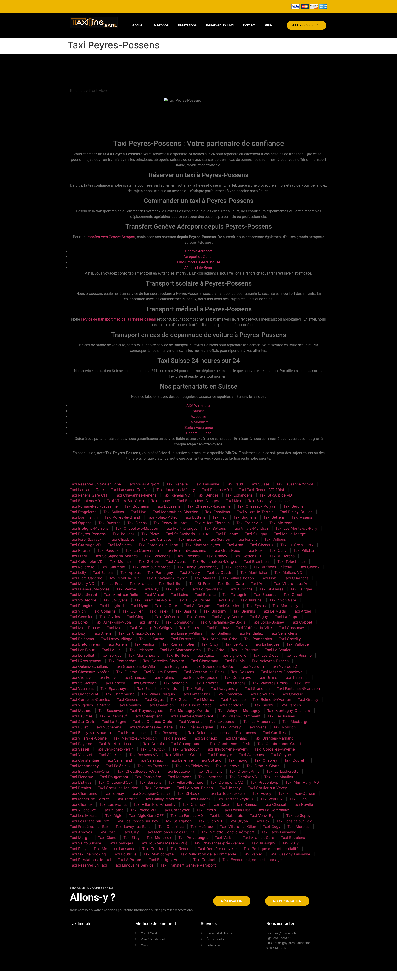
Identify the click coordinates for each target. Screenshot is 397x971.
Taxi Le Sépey (298, 815)
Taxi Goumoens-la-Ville (135, 666)
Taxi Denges (207, 495)
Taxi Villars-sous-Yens (293, 583)
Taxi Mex (233, 500)
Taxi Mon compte (158, 854)
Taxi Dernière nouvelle (217, 848)
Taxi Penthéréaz (122, 661)
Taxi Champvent (148, 716)
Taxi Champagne (119, 694)
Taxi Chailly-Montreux (163, 799)
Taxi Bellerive (181, 760)
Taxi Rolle (107, 832)
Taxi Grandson (257, 688)
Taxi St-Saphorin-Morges (116, 556)
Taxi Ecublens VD (85, 500)
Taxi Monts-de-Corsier (89, 799)
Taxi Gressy (308, 699)
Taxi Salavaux (151, 760)
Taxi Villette (303, 550)
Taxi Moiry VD (82, 583)
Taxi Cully (277, 550)
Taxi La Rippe (286, 616)
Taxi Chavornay (204, 661)
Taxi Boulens (123, 534)
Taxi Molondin (175, 683)
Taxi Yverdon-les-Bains (204, 672)
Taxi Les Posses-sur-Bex (137, 821)
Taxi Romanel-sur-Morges (215, 561)
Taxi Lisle (269, 578)
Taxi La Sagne (114, 721)
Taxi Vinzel (154, 594)
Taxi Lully (78, 572)
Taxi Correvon (144, 683)
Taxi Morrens (280, 522)
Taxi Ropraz (80, 550)
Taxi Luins (179, 594)
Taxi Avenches (251, 754)
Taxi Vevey (261, 793)
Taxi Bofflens (178, 655)
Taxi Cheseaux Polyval (256, 506)
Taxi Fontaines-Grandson (298, 688)
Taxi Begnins (244, 611)
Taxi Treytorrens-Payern (227, 749)
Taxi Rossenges (167, 732)
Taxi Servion (219, 539)
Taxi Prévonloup (264, 782)
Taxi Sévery (190, 572)
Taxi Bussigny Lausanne (289, 854)
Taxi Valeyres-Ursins (270, 683)
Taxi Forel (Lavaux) (86, 539)
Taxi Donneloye (237, 677)
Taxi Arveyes (81, 832)
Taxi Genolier (81, 616)
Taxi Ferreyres (183, 638)
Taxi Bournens (137, 506)
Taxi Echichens (157, 556)
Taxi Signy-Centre (227, 616)
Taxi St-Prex (200, 583)
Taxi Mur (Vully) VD (302, 782)
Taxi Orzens (235, 683)
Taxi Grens (196, 616)
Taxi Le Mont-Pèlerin (195, 788)
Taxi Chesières (171, 826)
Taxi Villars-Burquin (158, 694)
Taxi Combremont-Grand (279, 743)
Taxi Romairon (229, 694)
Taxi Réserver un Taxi (88, 865)
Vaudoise (198, 416)
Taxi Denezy (114, 683)
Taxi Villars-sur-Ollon (238, 826)
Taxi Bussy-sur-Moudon (90, 732)
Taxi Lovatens (210, 776)
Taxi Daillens (220, 633)
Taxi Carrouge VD (85, 545)
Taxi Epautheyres (115, 688)
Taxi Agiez (205, 655)
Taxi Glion (298, 799)
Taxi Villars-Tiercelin (212, 522)
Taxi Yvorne (113, 810)
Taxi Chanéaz (134, 677)
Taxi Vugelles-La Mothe (90, 705)
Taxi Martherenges (181, 528)
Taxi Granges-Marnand (274, 738)
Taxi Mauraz (205, 578)
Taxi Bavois (235, 661)
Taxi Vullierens (282, 556)
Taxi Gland (107, 837)
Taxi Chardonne (83, 793)
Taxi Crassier (228, 605)
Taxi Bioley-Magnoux (199, 677)
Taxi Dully (225, 600)
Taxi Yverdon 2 (284, 666)
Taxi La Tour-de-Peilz (227, 793)
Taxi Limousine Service (133, 865)
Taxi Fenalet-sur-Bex (294, 821)
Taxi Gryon (238, 821)
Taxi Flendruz (81, 776)
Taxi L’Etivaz (80, 782)
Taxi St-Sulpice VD (275, 495)
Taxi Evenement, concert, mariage (252, 859)
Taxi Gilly (131, 832)
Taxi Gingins (137, 616)
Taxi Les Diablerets (226, 815)
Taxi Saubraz (265, 594)
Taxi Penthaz (218, 627)
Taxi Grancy (217, 556)
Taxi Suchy (263, 705)
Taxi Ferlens (247, 539)
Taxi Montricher (253, 572)
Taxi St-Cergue (197, 605)
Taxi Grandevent (84, 694)
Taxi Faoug (237, 760)
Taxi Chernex (81, 804)
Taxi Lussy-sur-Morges (89, 589)
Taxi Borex (79, 622)
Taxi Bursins (205, 594)
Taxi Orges (154, 699)
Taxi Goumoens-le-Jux (214, 666)
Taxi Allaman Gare (258, 837)
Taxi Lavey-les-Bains (133, 826)
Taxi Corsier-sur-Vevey (267, 788)
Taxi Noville (303, 804)
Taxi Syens (257, 727)
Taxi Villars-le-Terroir (255, 511)
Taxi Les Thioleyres (192, 765)
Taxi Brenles (80, 788)
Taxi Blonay (114, 793)
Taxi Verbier (225, 837)
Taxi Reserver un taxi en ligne (95, 484)
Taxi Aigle (113, 815)
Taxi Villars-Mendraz (250, 528)
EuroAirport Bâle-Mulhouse (198, 262)
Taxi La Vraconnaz (259, 721)
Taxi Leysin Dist (236, 810)
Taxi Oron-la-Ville (244, 771)
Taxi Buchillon (170, 583)
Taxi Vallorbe (297, 644)
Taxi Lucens (245, 732)
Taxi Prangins (81, 605)
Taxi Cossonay (291, 627)
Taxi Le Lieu (112, 649)
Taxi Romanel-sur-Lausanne (94, 506)
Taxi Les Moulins (278, 776)
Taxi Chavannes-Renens (135, 495)
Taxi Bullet (79, 727)
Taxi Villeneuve (83, 810)
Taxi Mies (115, 627)
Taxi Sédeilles (110, 754)
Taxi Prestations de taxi (90, 859)
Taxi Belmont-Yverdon (271, 699)
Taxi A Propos (130, 859)
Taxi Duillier (132, 611)
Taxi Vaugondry (224, 688)
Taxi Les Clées (265, 655)
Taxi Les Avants (113, 804)
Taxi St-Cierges (83, 683)
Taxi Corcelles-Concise (90, 699)
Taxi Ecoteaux (178, 771)
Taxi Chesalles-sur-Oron (138, 771)
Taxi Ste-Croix (82, 721)
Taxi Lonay (160, 500)
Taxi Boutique (124, 854)
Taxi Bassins (185, 611)
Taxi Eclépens (82, 638)
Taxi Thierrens (296, 677)
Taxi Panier (252, 854)
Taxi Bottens (194, 517)
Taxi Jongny (230, 788)
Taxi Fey (219, 517)
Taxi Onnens (127, 699)
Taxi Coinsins (104, 611)
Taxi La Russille (298, 655)
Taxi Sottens (215, 528)
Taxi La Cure (166, 605)
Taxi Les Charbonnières (180, 649)
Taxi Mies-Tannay (85, 627)
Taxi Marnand (235, 738)
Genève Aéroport (198, 251)
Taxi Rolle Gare (231, 583)
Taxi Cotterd (210, 760)
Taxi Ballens (103, 572)
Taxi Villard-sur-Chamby (154, 804)
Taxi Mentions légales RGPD (170, 832)
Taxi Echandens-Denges (198, 500)
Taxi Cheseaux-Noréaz (89, 672)
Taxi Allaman (141, 583)
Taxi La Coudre (220, 572)
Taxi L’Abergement (86, 661)
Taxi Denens (236, 567)
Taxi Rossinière (148, 776)
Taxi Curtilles (274, 732)
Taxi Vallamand (119, 760)
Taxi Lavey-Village (116, 638)
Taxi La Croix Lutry (296, 545)
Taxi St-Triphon (178, 821)
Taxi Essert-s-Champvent (191, 716)
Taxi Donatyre (220, 754)
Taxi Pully (290, 843)
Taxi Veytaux (271, 799)
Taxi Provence (233, 699)
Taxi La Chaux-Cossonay (140, 633)
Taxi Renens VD (176, 495)
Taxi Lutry (78, 556)
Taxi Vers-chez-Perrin (114, 749)
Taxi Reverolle (82, 567)
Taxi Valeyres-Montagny (239, 710)
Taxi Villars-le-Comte (88, 738)
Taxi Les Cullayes (157, 539)
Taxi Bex (262, 821)
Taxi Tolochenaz (291, 561)
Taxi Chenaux (261, 545)
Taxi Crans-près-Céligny (151, 627)
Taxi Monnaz (121, 561)
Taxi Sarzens (150, 782)
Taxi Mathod (80, 710)
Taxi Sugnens (244, 517)
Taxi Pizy (151, 589)
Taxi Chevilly (290, 638)
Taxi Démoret (206, 683)
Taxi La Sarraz (151, 638)
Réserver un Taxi (220, 25)
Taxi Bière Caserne (86, 578)
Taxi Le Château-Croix (152, 721)
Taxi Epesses (188, 556)
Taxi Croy (209, 644)
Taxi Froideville (249, 522)
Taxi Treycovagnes (146, 710)
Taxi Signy (259, 616)
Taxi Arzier (302, 611)
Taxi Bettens (274, 517)
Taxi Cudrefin (295, 760)
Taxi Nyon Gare (282, 600)
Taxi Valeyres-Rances (270, 661)
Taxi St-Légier (189, 793)
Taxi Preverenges (193, 837)
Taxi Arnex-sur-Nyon (113, 622)
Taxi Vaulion (144, 644)
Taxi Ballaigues (266, 644)
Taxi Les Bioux (82, 649)
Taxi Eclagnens (175, 666)
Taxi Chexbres (122, 539)
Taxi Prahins (163, 677)
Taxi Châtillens (209, 771)
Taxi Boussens (168, 506)
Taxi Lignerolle (233, 655)
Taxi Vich (78, 611)
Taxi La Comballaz (273, 810)
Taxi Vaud (234, 484)
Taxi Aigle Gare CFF (146, 815)
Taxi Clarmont (113, 567)
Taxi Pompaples (258, 638)
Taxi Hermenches (132, 732)
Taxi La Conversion (142, 550)
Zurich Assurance (198, 427)
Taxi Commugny (179, 622)
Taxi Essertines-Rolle (152, 600)
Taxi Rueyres (109, 522)
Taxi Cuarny (126, 672)
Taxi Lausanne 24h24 (294, 484)
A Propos (161, 25)
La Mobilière (199, 422)
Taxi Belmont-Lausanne (186, 550)
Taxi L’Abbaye (141, 649)
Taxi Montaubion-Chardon (175, 511)
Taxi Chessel (275, 804)
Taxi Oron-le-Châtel (263, 765)
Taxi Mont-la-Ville (124, 578)
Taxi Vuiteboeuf (113, 716)
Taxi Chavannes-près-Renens (219, 843)
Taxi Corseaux (157, 788)
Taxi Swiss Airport (143, 484)
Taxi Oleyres (281, 754)
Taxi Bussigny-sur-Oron (90, 771)
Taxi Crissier (153, 848)
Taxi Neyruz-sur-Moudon (135, 738)
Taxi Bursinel (251, 600)
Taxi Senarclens (283, 633)
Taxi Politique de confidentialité (271, 848)
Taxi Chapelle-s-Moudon (136, 528)
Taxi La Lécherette (282, 771)
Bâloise (198, 411)
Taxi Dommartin (84, 517)
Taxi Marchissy (285, 605)
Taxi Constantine (84, 760)
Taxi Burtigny (214, 611)
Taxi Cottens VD (248, 556)
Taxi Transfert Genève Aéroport (188, 865)
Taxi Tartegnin (234, 594)
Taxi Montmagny (84, 765)
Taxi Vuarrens (82, 688)
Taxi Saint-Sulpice (85, 843)
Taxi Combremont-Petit (230, 743)
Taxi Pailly (195, 688)
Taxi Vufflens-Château (272, 567)
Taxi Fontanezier (196, 694)
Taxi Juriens (117, 644)
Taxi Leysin (206, 810)
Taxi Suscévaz (110, 710)
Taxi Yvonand (191, 721)
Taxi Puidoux (227, 534)
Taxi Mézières (120, 545)
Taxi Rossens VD (143, 754)
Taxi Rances (290, 705)
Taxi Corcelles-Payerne (275, 749)
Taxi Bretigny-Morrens (89, 528)
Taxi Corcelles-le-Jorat (159, 545)
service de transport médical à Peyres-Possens (118, 319)
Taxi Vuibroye (227, 765)
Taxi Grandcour (185, 749)
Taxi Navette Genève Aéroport (228, 832)
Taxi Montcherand (144, 655)
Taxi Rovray (230, 727)
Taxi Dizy (78, 633)
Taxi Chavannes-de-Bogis (223, 622)
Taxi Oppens (80, 522)
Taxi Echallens (217, 511)
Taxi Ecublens (293, 837)
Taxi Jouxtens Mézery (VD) (163, 843)
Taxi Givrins (109, 616)
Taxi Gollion (149, 561)
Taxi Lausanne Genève (130, 489)
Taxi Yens (259, 583)
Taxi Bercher (294, 506)
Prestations (187, 25)
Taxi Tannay (148, 622)
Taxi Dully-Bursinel (194, 600)
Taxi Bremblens (257, 561)
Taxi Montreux (159, 837)
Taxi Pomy (107, 677)
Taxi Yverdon (252, 666)
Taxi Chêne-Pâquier (196, 727)
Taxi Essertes (190, 539)
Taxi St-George (83, 600)
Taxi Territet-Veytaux (235, 799)
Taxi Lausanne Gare (87, 489)
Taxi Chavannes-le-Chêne (150, 727)
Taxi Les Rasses (281, 716)
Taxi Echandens (238, 495)
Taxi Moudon (284, 727)
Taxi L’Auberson (223, 721)
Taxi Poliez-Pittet (162, 517)
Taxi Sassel (79, 749)
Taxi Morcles (298, 826)
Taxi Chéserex (167, 616)
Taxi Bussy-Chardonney (197, 567)
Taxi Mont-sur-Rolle (121, 594)
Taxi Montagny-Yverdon (190, 710)
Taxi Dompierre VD (227, 782)
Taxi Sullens (113, 511)
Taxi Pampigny (160, 572)
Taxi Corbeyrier (176, 810)
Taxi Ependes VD (232, 705)
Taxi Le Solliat (82, 655)
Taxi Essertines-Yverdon (158, 688)
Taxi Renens (180, 848)
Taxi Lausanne (207, 484)
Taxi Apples (130, 572)
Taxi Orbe (215, 649)
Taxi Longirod (112, 605)
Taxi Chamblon (161, 705)
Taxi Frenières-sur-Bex (89, 826)
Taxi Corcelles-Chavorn (163, 661)
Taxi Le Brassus (244, 649)
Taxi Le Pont (236, 644)
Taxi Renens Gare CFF (89, 495)
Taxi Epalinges (120, 843)
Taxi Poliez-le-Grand (122, 517)
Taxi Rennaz (246, 804)
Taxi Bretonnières (85, 644)
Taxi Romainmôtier (178, 644)
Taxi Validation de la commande (208, 854)
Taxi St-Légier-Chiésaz (150, 793)
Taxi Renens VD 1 (217, 489)
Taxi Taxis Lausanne (278, 832)
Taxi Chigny (309, 567)
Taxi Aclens (176, 561)
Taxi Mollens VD (288, 572)
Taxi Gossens (242, 672)
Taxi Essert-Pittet (196, 705)
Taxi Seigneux (205, 738)
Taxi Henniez (175, 738)
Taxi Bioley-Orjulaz (296, 511)
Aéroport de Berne (198, 268)
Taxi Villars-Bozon (238, 578)
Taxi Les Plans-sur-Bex (89, 821)
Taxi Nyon (139, 605)
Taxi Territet (126, 799)
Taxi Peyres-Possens (88, 534)
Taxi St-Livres (271, 589)
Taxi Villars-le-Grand (183, 754)
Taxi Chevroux (152, 749)
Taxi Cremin (153, 743)
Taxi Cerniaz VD (243, 776)
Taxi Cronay (80, 677)
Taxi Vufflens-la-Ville (254, 627)
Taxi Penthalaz (250, 633)
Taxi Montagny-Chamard (288, 710)
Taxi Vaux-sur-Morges (151, 567)
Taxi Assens (302, 517)
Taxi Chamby (193, 804)
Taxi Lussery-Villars (185, 633)
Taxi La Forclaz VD (186, 815)
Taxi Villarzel (81, 754)
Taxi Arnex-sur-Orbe (219, 638)
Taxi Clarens (199, 799)
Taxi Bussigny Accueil (167, 859)
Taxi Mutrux (204, 699)
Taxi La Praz (112, 583)
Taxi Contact (204, 859)
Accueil (138, 25)
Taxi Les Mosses (84, 815)
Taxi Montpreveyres (202, 545)
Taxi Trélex (159, 611)
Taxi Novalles (129, 705)
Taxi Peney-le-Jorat (170, 522)
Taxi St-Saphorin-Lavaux (187, 534)
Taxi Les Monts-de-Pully (296, 528)
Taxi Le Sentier (278, 649)
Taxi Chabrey (265, 760)
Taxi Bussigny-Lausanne (269, 500)
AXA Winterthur (198, 405)
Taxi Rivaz (150, 534)
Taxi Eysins (256, 605)
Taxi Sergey (111, 655)
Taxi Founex (189, 627)
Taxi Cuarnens (296, 578)
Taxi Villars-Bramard (186, 782)
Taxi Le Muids (274, 611)
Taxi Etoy (131, 837)
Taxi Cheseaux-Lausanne (208, 506)
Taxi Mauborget (296, 721)
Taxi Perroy (126, 589)
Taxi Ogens (137, 522)
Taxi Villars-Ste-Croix (125, 500)
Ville (268, 25)
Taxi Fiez (302, 683)
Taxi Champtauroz (187, 743)
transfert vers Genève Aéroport (110, 237)
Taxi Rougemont (114, 776)
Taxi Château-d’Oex (115, 782)
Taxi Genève (177, 484)
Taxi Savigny (256, 534)
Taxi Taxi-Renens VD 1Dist (261, 489)
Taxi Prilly (78, 848)
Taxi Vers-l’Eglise (264, 815)
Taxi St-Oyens (115, 600)
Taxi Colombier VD (86, 561)
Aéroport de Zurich (198, 256)
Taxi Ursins (267, 677)
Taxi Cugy (272, 826)
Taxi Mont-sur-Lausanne (114, 848)
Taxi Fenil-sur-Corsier (296, 793)
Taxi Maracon (179, 776)
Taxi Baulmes (81, 716)
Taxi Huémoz (201, 826)
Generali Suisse (198, 433)
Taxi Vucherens (108, 727)
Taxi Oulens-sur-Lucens (208, 732)
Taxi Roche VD (143, 810)
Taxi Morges (80, 837)
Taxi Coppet (301, 622)
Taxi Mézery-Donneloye (281, 672)
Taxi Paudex (108, 550)
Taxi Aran (235, 545)
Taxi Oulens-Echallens (89, 666)
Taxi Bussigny (263, 843)
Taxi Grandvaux (226, 550)
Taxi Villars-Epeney (160, 672)
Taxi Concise (292, 694)
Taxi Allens (102, 633)
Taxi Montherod (83, 594)
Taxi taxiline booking (88, 854)
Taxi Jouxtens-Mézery (175, 489)
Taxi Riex (255, 550)
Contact (249, 25)
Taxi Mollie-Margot (290, 534)
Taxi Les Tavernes (152, 765)
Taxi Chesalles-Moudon (118, 788)
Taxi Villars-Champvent (240, 716)
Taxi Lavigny (301, 589)
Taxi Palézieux (118, 765)
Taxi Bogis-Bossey (268, 622)
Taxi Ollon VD (210, 821)
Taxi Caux (220, 804)
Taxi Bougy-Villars (206, 589)
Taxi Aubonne (240, 589)
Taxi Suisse (259, 484)
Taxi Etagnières (83, 511)
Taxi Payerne (81, 743)
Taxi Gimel (293, 594)
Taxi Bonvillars (261, 694)
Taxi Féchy (174, 589)
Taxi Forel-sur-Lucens (117, 743)
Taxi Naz (138, 511)
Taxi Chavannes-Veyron (167, 578)
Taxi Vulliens (275, 539)
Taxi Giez (178, 699)
